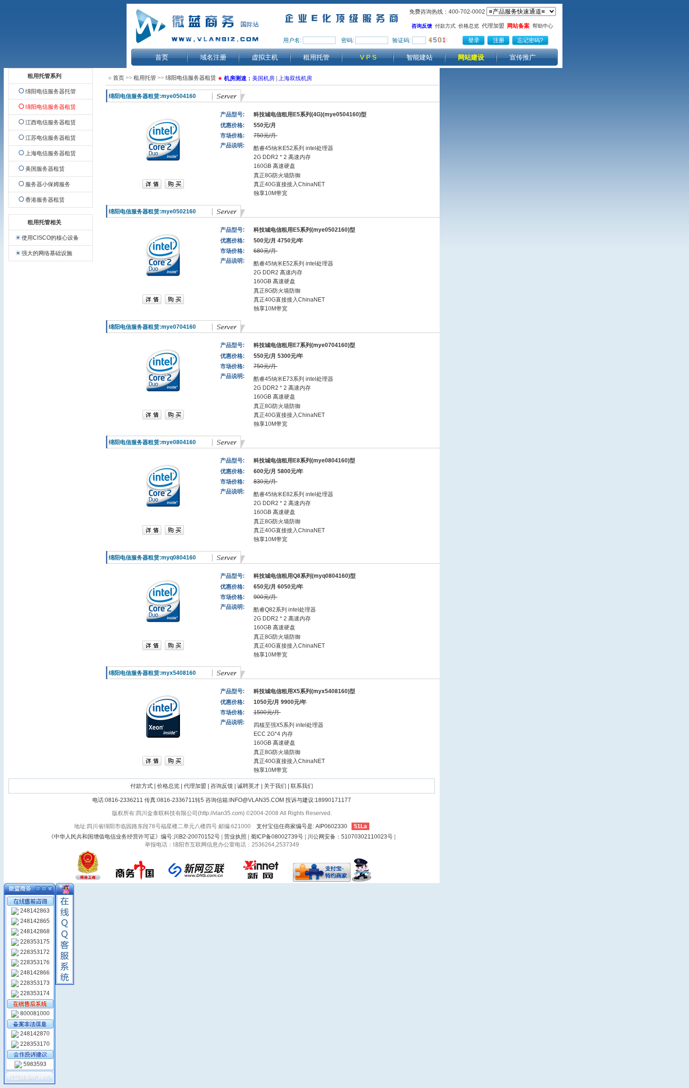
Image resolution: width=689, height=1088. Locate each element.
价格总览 (468, 26)
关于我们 (275, 786)
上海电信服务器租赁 (50, 153)
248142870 (34, 1033)
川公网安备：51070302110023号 (350, 836)
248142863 (34, 910)
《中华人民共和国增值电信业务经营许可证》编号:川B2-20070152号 (134, 836)
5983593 (34, 1064)
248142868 (34, 931)
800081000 (34, 1013)
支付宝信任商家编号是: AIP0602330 (301, 826)
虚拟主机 (265, 57)
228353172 (34, 952)
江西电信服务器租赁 (50, 122)
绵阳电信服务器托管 (50, 91)
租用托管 (316, 57)
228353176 (34, 962)
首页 (161, 57)
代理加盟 (493, 26)
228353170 (34, 1044)
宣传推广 (522, 57)
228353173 (34, 983)
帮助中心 (542, 26)
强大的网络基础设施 (47, 253)
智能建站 (419, 57)
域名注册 (213, 57)
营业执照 (235, 836)
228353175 (34, 941)
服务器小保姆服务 (47, 184)
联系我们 (302, 786)
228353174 (34, 993)
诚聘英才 (248, 786)
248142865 (34, 921)
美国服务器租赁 (45, 169)
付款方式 (445, 26)
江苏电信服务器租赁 (50, 138)
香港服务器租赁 (45, 199)
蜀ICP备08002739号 (277, 836)
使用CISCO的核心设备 (50, 237)
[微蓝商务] (198, 45)
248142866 (34, 972)
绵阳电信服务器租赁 (190, 78)
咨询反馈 (221, 786)
